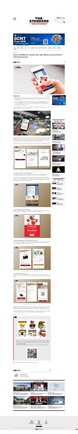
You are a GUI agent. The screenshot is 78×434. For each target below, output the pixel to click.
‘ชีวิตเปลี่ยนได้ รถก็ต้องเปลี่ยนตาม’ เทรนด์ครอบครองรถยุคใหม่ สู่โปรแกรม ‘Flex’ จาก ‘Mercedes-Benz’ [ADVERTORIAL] (55, 407)
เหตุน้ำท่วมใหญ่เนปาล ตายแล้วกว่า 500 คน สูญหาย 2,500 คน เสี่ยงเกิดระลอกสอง (60, 204)
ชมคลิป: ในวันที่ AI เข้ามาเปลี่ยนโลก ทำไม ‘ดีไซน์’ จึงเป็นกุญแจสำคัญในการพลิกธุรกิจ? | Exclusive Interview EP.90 (38, 407)
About (39, 423)
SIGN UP (61, 22)
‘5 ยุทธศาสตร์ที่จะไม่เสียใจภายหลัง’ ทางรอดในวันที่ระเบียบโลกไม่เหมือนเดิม (56, 153)
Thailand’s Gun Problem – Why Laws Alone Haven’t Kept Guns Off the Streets (56, 142)
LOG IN (58, 22)
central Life (36, 362)
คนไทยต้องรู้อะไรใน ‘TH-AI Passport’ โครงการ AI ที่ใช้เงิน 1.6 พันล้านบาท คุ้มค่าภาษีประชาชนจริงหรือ (56, 132)
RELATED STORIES (39, 381)
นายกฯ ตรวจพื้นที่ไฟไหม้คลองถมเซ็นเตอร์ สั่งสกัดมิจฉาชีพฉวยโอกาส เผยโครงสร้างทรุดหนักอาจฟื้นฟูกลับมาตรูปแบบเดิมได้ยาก (60, 184)
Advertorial (21, 362)
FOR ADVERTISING (39, 424)
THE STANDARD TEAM (17, 59)
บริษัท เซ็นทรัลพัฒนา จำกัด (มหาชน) (29, 362)
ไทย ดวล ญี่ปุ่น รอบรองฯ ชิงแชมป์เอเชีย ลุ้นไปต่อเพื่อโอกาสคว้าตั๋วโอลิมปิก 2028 (60, 199)
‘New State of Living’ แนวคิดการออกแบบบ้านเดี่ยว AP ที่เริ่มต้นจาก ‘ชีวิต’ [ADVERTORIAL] (20, 394)
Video (39, 421)
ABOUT (15, 49)
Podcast (31, 421)
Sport (58, 197)
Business (15, 52)
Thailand (56, 151)
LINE (16, 362)
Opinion (31, 422)
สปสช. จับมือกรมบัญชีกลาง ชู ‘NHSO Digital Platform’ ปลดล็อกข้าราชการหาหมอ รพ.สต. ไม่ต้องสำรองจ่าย (60, 194)
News (18, 392)
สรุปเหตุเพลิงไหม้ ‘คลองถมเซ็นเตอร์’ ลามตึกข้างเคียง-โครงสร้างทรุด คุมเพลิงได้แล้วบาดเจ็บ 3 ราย (60, 189)
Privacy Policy (32, 423)
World (53, 151)
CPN (18, 362)
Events (46, 422)
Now (46, 421)
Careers (39, 422)
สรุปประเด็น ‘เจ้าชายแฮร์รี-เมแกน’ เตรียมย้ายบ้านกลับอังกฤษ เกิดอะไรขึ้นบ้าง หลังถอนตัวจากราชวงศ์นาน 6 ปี (56, 164)
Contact (46, 423)
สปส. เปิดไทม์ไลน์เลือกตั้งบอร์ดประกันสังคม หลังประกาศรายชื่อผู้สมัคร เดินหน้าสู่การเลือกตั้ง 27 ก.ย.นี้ (56, 175)
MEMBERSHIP (39, 426)
